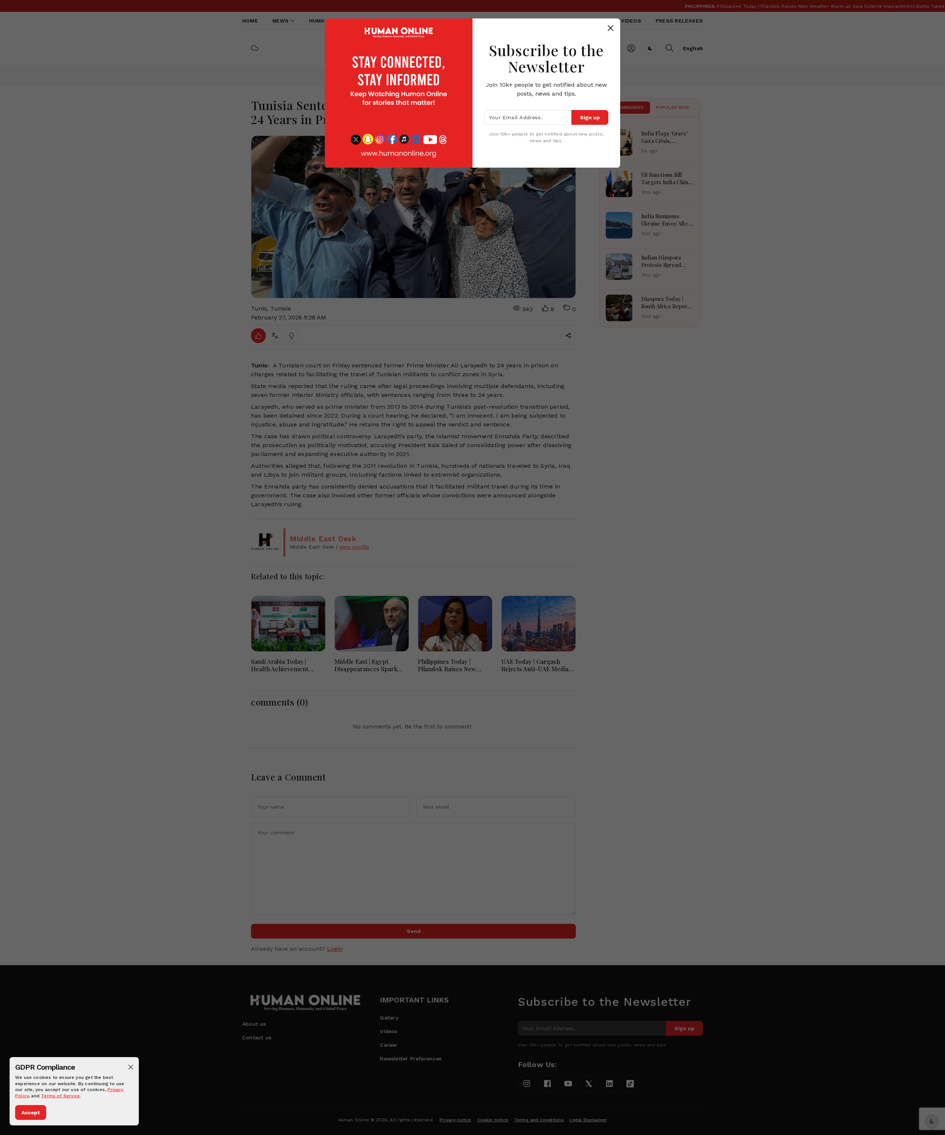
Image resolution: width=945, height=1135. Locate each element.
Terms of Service (60, 1095)
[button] (130, 1067)
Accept (30, 1112)
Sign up (590, 117)
